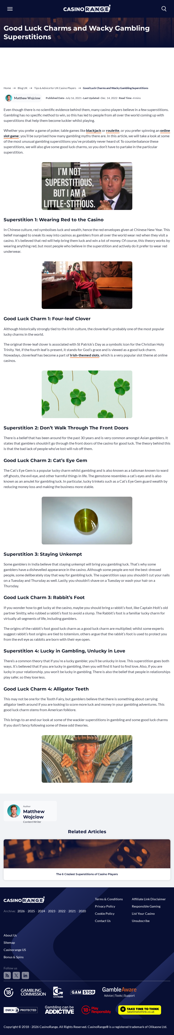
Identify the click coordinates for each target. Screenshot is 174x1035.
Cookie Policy (104, 913)
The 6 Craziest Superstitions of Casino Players (87, 874)
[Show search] (164, 8)
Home (7, 88)
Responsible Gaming (146, 906)
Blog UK (22, 88)
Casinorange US (15, 950)
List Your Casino (143, 913)
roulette (112, 130)
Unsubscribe (141, 921)
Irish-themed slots (84, 355)
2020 (82, 911)
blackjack (93, 130)
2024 (41, 911)
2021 (72, 911)
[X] (16, 975)
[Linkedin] (25, 975)
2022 (61, 911)
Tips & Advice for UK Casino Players (55, 88)
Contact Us (103, 921)
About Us (10, 935)
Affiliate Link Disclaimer (149, 899)
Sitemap (9, 942)
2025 (31, 911)
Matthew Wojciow (27, 98)
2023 (51, 911)
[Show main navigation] (10, 8)
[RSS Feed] (7, 975)
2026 (21, 911)
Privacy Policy (105, 906)
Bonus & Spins (14, 957)
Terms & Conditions (109, 899)
